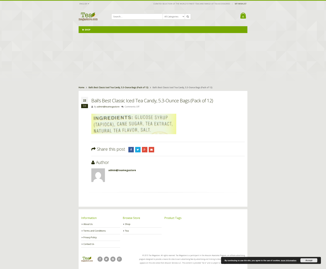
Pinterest (112, 259)
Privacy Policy (90, 237)
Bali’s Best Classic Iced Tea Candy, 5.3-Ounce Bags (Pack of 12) (118, 87)
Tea (127, 230)
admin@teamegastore (108, 106)
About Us (88, 224)
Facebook (131, 149)
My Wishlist (241, 3)
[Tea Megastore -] (88, 16)
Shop (87, 29)
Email (151, 149)
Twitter (138, 149)
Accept (308, 260)
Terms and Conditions (94, 230)
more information (288, 260)
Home (81, 87)
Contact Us (88, 244)
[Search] (188, 16)
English (83, 3)
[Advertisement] (163, 58)
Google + (144, 149)
